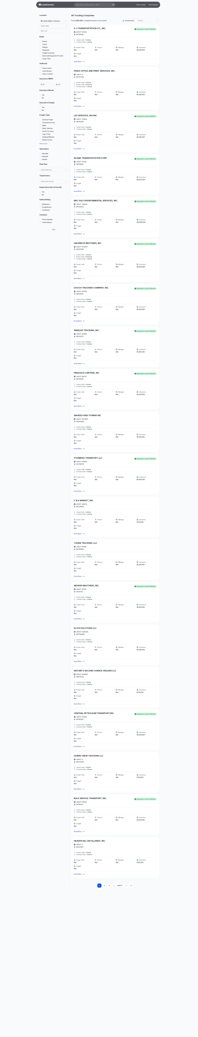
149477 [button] (119, 885)
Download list (129, 20)
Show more (43, 143)
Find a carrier (141, 5)
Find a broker (153, 5)
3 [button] (109, 885)
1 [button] (99, 885)
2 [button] (104, 885)
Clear (53, 229)
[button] (126, 886)
